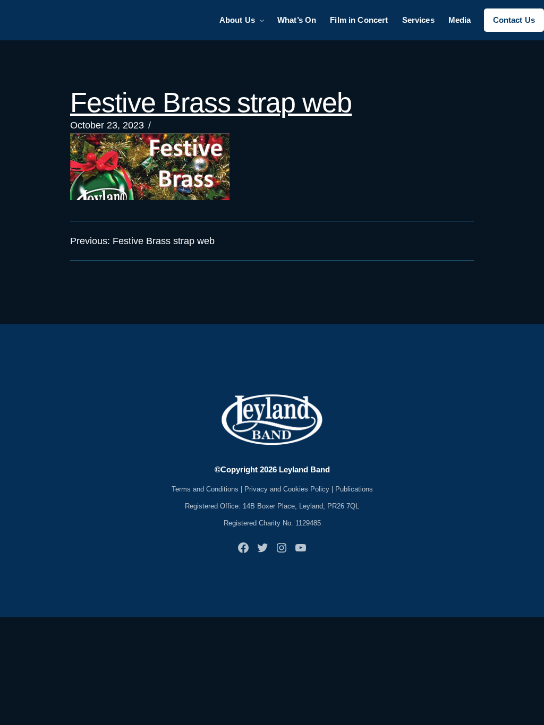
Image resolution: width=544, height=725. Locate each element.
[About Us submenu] (262, 20)
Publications (354, 489)
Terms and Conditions (205, 489)
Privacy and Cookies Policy (286, 489)
